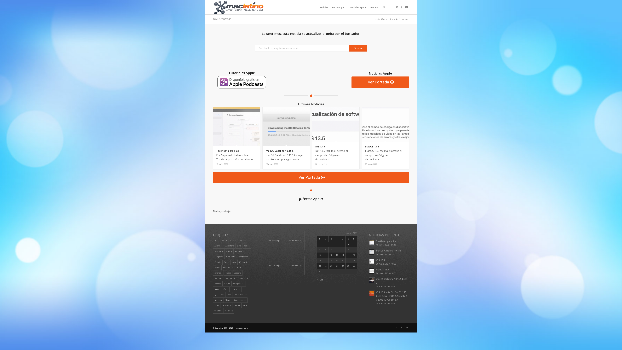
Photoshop (235, 289)
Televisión (226, 305)
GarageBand (243, 256)
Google (217, 262)
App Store (229, 246)
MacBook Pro (231, 278)
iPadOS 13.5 (382, 269)
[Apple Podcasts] (241, 82)
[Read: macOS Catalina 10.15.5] (372, 252)
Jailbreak (218, 273)
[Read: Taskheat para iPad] (372, 242)
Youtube (229, 310)
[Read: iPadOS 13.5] (372, 271)
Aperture (218, 246)
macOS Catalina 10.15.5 (389, 250)
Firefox (229, 251)
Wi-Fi (245, 305)
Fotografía (218, 256)
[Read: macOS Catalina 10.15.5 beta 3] (372, 280)
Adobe (224, 240)
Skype (227, 300)
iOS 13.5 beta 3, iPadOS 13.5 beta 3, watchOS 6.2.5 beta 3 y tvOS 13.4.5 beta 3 (391, 296)
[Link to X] (396, 7)
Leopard (237, 273)
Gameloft (230, 256)
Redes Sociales (240, 294)
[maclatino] (238, 7)
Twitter (237, 305)
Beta (239, 246)
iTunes (239, 267)
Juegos (228, 273)
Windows (218, 310)
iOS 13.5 (380, 260)
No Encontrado (222, 19)
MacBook (218, 278)
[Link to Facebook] (401, 7)
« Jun (320, 279)
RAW (229, 294)
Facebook (218, 251)
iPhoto (217, 267)
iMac (234, 262)
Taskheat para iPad (386, 241)
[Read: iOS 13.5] (372, 261)
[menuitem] (323, 7)
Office (225, 289)
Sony (216, 305)
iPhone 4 (243, 262)
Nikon (216, 289)
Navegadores (238, 283)
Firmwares (239, 251)
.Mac (216, 240)
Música (227, 283)
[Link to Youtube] (406, 7)
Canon (247, 246)
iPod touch (228, 267)
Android (243, 240)
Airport (233, 240)
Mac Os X (244, 278)
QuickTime (219, 294)
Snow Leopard (240, 300)
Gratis (226, 262)
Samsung (218, 300)
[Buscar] (384, 7)
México (217, 283)
